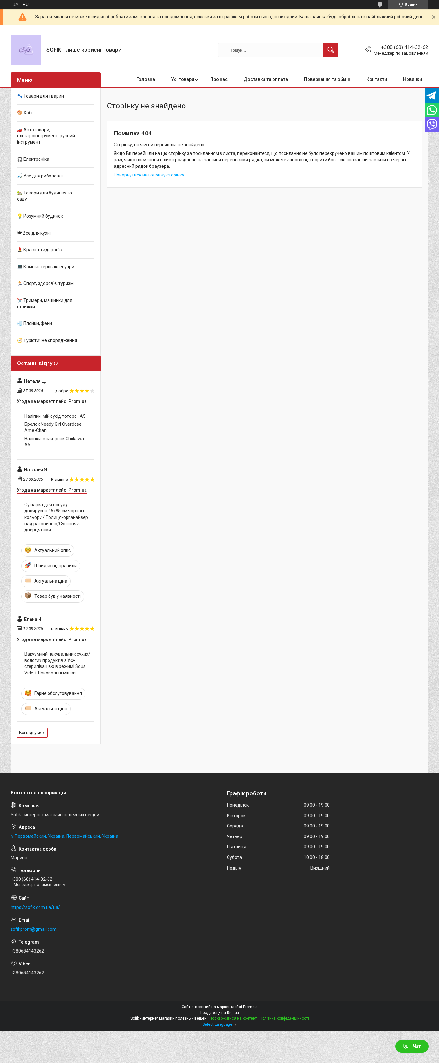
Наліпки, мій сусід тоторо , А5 (54, 416)
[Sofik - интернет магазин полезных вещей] (26, 50)
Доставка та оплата (266, 79)
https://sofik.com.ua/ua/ (35, 907)
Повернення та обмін (327, 79)
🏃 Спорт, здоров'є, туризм (45, 283)
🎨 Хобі (24, 112)
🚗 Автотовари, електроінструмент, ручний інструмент (46, 136)
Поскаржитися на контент (233, 1018)
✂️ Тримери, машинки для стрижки (44, 303)
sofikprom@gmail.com (34, 929)
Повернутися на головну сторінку (149, 174)
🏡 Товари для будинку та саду (44, 196)
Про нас (219, 79)
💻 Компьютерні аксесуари (45, 266)
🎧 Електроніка (33, 159)
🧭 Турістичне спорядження (47, 340)
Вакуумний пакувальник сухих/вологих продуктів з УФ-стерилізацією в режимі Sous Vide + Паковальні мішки (57, 663)
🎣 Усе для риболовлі (40, 175)
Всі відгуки (30, 732)
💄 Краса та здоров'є (39, 249)
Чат (417, 1046)
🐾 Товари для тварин (40, 96)
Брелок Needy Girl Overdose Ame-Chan (53, 427)
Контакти (376, 79)
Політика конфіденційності (284, 1018)
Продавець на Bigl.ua (219, 1012)
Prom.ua (250, 1007)
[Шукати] (330, 50)
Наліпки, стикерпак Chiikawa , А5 (55, 442)
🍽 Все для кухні (34, 233)
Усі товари (182, 79)
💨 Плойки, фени (34, 323)
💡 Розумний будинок (40, 216)
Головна (145, 79)
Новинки (412, 79)
